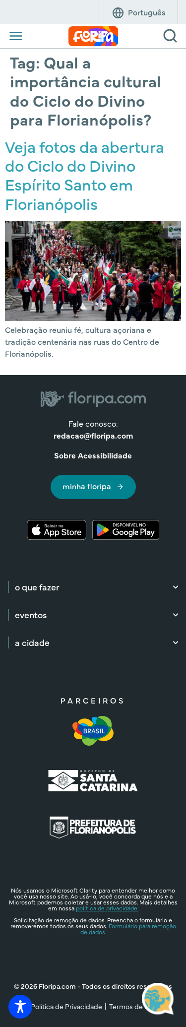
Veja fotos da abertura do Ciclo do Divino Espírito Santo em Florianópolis (84, 174)
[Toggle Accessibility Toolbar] (20, 1007)
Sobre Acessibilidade (93, 454)
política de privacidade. (107, 908)
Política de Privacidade (66, 1006)
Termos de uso (132, 1006)
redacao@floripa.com (93, 435)
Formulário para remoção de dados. (128, 929)
